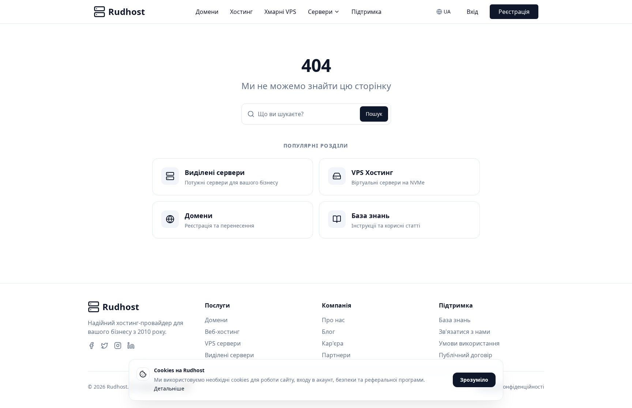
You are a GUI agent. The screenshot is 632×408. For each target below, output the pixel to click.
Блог (328, 332)
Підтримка (366, 12)
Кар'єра (332, 343)
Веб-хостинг (222, 332)
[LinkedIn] (131, 345)
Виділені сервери (229, 355)
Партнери (336, 355)
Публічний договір (465, 355)
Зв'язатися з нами (464, 332)
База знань (455, 320)
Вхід (472, 12)
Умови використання (469, 343)
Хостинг (241, 12)
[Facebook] (91, 345)
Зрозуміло (474, 379)
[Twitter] (104, 345)
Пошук (374, 113)
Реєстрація (514, 12)
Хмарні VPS (280, 12)
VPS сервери (223, 343)
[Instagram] (117, 345)
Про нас (333, 320)
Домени (207, 12)
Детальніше (169, 388)
